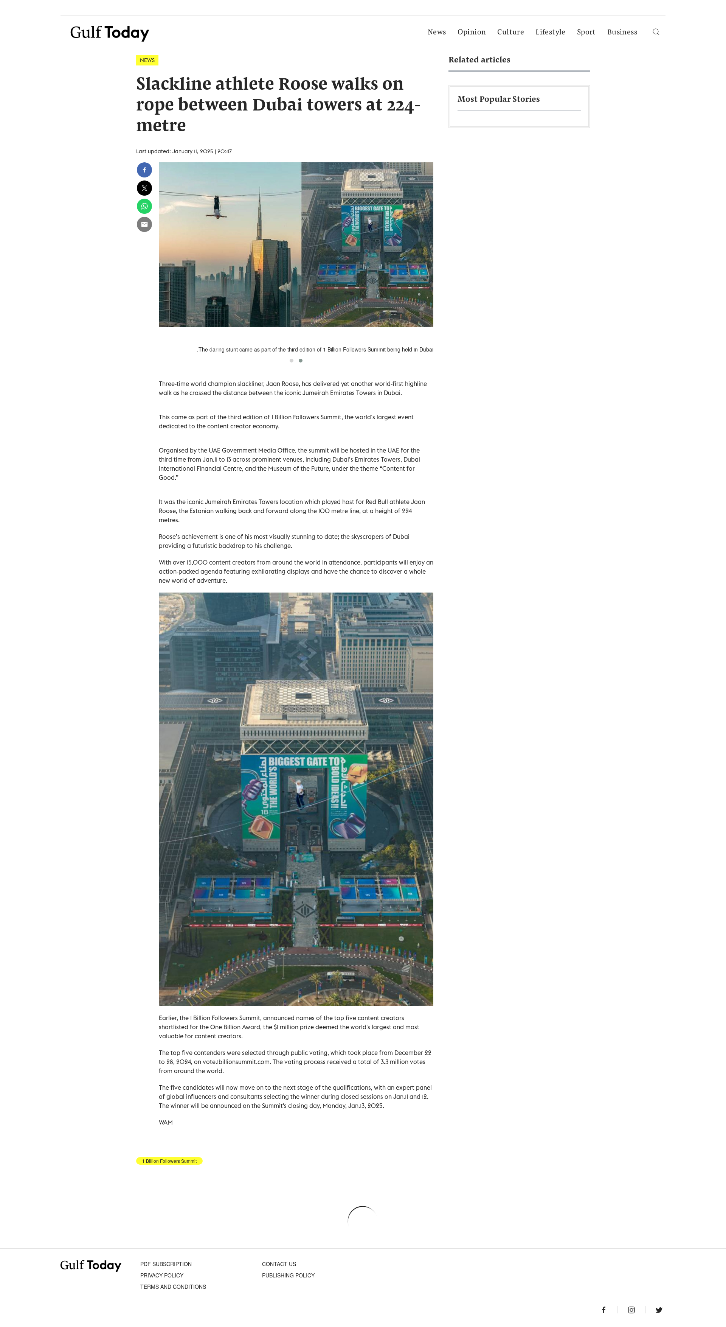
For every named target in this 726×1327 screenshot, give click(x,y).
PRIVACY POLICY (161, 1275)
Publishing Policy (288, 1275)
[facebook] (144, 169)
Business (622, 32)
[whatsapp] (144, 206)
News (437, 32)
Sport (586, 32)
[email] (144, 224)
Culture (510, 32)
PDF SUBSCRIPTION (166, 1264)
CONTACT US (279, 1264)
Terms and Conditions (173, 1286)
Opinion (472, 32)
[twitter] (144, 188)
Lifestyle (550, 32)
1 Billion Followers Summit (169, 1161)
